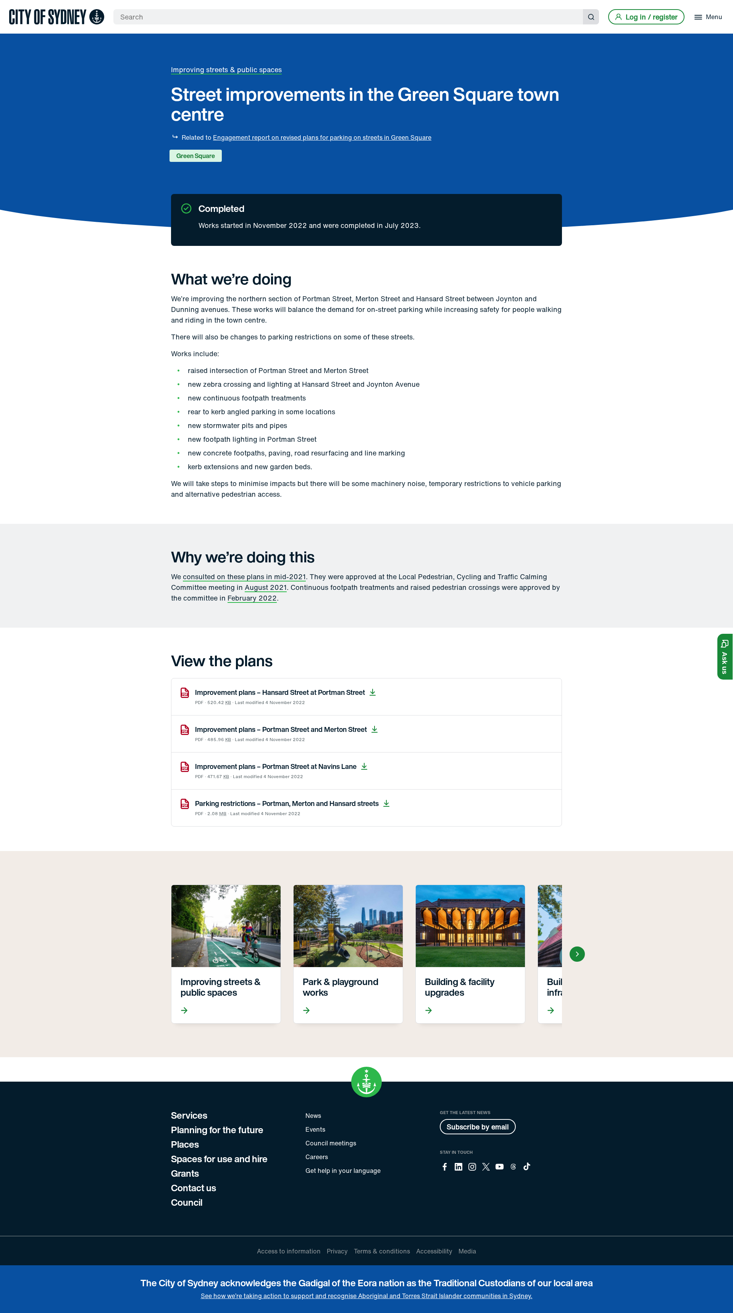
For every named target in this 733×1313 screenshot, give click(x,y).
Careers (316, 1156)
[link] (56, 16)
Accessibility (434, 1251)
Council (186, 1202)
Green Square (195, 155)
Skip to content (19, 7)
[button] (725, 657)
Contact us (193, 1188)
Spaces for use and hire (219, 1159)
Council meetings (330, 1143)
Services (189, 1115)
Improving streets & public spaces (226, 69)
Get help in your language (343, 1170)
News (313, 1115)
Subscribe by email (478, 1127)
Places (185, 1144)
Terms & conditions (382, 1251)
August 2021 (266, 587)
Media (467, 1251)
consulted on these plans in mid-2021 (244, 576)
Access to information (289, 1251)
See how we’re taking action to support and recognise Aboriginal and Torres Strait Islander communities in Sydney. (367, 1295)
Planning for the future (217, 1130)
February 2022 (252, 598)
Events (315, 1129)
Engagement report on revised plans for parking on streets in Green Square (322, 137)
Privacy (337, 1251)
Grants (185, 1173)
